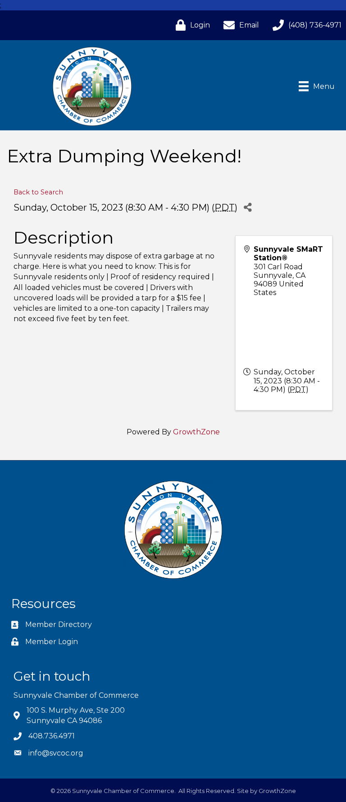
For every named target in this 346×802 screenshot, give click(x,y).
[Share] (247, 207)
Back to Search (38, 192)
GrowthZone (196, 432)
